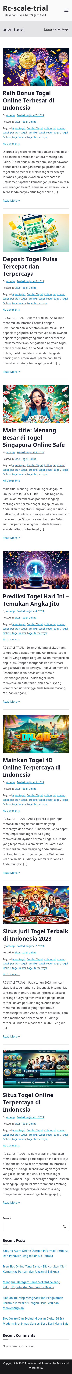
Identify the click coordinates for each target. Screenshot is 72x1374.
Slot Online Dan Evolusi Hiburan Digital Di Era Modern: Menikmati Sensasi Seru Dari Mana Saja (35, 1321)
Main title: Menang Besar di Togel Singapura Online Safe (34, 437)
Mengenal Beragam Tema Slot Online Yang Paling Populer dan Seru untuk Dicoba (31, 1284)
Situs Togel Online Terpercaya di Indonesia (28, 1102)
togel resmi (19, 137)
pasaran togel (18, 132)
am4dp (10, 115)
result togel (53, 132)
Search (7, 1218)
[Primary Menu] (66, 10)
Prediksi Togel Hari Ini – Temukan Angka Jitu (36, 599)
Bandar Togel (35, 128)
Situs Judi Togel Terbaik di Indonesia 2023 (35, 934)
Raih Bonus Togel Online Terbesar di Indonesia (28, 100)
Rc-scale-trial (25, 8)
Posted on (30, 115)
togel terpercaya (37, 137)
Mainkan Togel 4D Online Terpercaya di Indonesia (32, 767)
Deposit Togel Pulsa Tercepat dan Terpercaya (30, 266)
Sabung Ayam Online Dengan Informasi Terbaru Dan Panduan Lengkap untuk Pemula (35, 1253)
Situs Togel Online (26, 121)
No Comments (11, 143)
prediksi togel (36, 132)
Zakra (60, 1363)
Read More (10, 200)
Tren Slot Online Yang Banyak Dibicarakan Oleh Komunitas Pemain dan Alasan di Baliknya (34, 1269)
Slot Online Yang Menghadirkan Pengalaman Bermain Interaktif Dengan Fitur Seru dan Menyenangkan (33, 1303)
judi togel (50, 128)
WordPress (35, 1367)
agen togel (18, 128)
